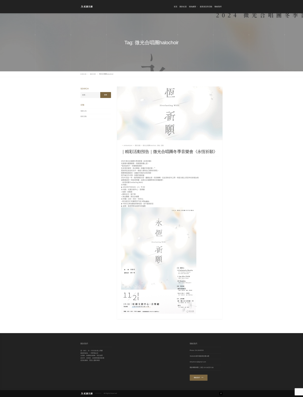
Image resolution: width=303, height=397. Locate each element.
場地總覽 (192, 7)
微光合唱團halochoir (149, 145)
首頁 (175, 7)
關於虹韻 (183, 7)
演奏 (158, 145)
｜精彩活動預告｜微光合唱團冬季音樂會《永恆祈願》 (169, 151)
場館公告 (83, 111)
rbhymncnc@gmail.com (198, 362)
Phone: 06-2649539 (197, 350)
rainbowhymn (128, 145)
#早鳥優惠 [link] (145, 201)
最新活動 (137, 145)
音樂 (162, 145)
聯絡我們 (218, 7)
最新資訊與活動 (206, 7)
